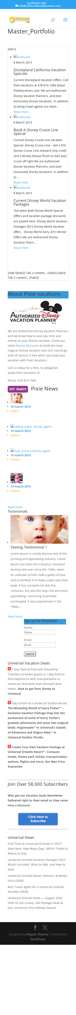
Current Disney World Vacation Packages (40, 202)
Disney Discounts (27, 345)
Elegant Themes (37, 934)
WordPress (38, 939)
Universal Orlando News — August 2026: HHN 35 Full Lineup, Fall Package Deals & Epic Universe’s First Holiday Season (35, 903)
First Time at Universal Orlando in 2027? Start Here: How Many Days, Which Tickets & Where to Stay (38, 848)
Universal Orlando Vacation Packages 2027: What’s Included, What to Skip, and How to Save (37, 864)
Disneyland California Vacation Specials (40, 71)
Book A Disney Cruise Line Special (36, 131)
